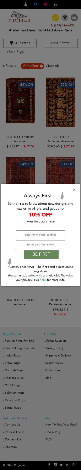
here (43, 280)
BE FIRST (41, 254)
